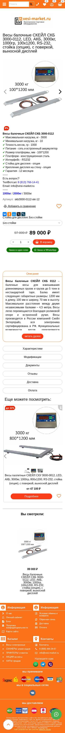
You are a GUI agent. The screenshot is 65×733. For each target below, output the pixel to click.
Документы (33, 365)
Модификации (32, 357)
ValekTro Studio (45, 729)
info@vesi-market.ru (22, 186)
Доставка (32, 382)
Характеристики (32, 348)
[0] (44, 4)
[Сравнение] (52, 4)
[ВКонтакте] (5, 214)
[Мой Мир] (14, 214)
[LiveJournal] (23, 214)
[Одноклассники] (9, 214)
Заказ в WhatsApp (46, 250)
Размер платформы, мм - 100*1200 (27, 152)
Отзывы (33, 373)
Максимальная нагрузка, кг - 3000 (25, 137)
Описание (32, 273)
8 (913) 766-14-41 (28, 182)
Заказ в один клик (18, 250)
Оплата (32, 390)
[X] (19, 214)
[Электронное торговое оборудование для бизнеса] (33, 20)
